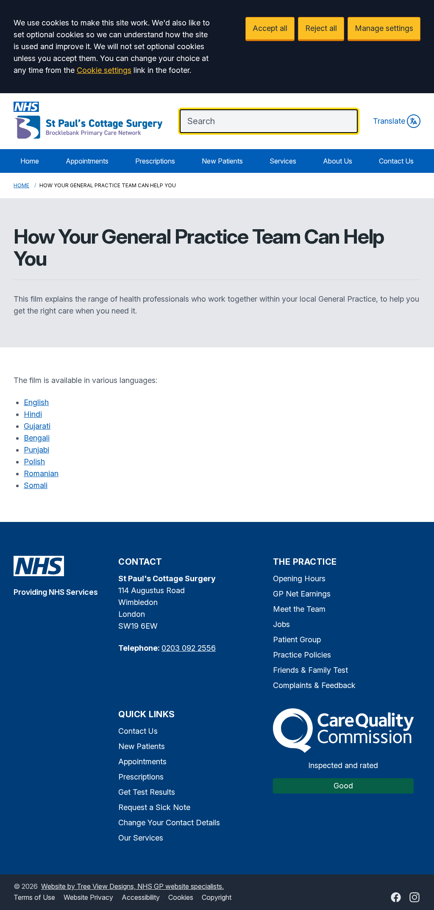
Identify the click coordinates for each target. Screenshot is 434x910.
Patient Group (297, 639)
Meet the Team (299, 609)
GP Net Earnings (302, 593)
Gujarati (37, 426)
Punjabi (36, 449)
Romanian (41, 473)
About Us (337, 161)
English (36, 402)
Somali (35, 485)
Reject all (321, 28)
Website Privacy (88, 897)
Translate (389, 121)
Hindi (33, 414)
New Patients (222, 161)
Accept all (270, 28)
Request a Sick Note (154, 807)
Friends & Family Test (310, 670)
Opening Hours (299, 578)
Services (283, 161)
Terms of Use (34, 897)
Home (29, 161)
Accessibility (141, 897)
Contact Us (396, 161)
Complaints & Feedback (314, 685)
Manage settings (384, 28)
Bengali (37, 437)
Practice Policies (302, 654)
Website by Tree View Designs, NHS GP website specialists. (132, 886)
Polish (34, 461)
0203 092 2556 (188, 648)
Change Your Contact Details (169, 822)
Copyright (216, 897)
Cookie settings (104, 70)
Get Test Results (146, 792)
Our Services (140, 837)
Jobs (281, 624)
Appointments (87, 161)
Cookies (180, 897)
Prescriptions (155, 161)
